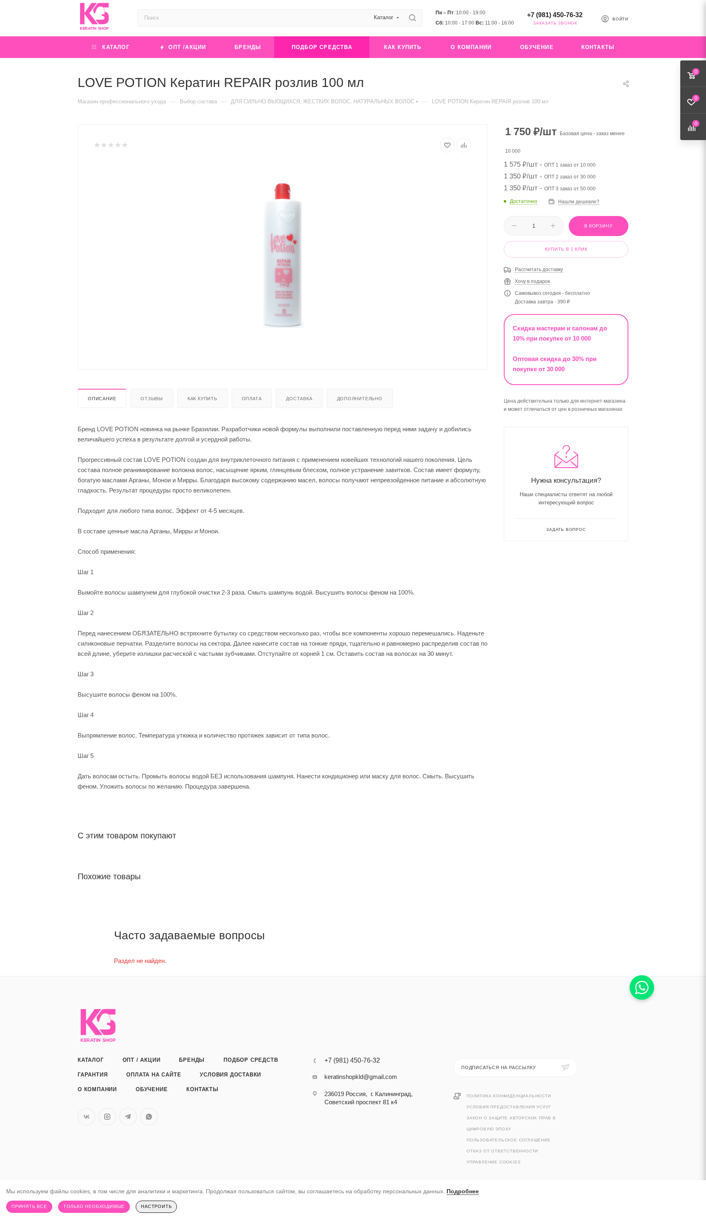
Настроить (156, 1206)
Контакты (202, 1089)
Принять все (29, 1206)
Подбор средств (250, 1060)
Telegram (128, 1116)
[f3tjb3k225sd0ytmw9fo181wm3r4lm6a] (283, 254)
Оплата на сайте (153, 1075)
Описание (102, 398)
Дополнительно (359, 398)
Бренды (192, 1060)
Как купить (202, 398)
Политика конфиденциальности (509, 1096)
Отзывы (152, 398)
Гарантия (92, 1075)
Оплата (252, 398)
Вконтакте (86, 1116)
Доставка (299, 398)
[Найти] (412, 18)
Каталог (91, 1060)
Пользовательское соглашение (509, 1140)
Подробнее (463, 1191)
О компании (97, 1089)
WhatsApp (149, 1116)
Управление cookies (494, 1162)
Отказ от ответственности (502, 1151)
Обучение (152, 1089)
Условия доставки (230, 1075)
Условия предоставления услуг (509, 1107)
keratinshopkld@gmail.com (360, 1076)
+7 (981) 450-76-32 (555, 14)
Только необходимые (94, 1206)
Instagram (107, 1116)
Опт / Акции (142, 1060)
